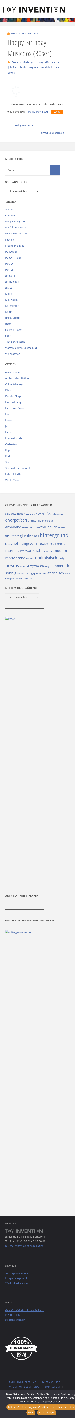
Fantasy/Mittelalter (16, 233)
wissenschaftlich (24, 578)
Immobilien (12, 281)
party (61, 558)
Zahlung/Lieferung (22, 1382)
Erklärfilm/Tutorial (15, 227)
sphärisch (38, 573)
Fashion (9, 239)
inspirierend (57, 543)
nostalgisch (46, 67)
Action (9, 209)
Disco (8, 390)
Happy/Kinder (13, 257)
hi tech (8, 544)
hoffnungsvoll (24, 543)
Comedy (10, 215)
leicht (23, 67)
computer (30, 514)
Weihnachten (18, 33)
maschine (48, 551)
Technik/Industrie (15, 341)
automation (18, 513)
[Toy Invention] (33, 9)
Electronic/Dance (15, 408)
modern (60, 550)
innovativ (42, 543)
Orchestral (11, 444)
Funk (8, 414)
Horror (9, 269)
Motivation (11, 299)
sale (56, 67)
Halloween (11, 251)
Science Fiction (13, 329)
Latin (8, 432)
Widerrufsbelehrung (24, 1387)
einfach (24, 62)
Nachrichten (12, 305)
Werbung (33, 33)
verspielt (10, 578)
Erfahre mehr (47, 1412)
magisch (33, 67)
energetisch (16, 520)
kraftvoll (25, 551)
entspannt (34, 520)
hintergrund (54, 535)
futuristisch (12, 536)
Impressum (52, 1387)
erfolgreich (47, 520)
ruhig (46, 566)
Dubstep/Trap (13, 396)
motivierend (15, 558)
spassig (29, 573)
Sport (8, 335)
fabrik (25, 527)
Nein (31, 1412)
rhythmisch (36, 566)
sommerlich (59, 566)
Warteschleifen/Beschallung (21, 347)
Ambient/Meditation (17, 378)
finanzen (34, 527)
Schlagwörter (16, 182)
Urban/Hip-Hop (14, 474)
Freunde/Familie (14, 245)
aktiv (7, 513)
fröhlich (61, 528)
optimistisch (46, 558)
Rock (8, 456)
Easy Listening (13, 402)
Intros (8, 287)
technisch (56, 573)
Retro (8, 323)
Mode (8, 293)
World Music (12, 480)
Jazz (7, 426)
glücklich (50, 62)
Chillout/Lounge (14, 384)
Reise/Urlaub (12, 317)
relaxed (24, 566)
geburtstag (37, 62)
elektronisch (58, 514)
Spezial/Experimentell (18, 468)
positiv (12, 565)
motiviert (30, 558)
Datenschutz (51, 1382)
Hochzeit (10, 263)
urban (67, 573)
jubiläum (13, 67)
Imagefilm (11, 275)
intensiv (12, 550)
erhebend (13, 527)
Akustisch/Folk (13, 372)
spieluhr (12, 72)
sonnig (10, 573)
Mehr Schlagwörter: (21, 587)
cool (39, 513)
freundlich (48, 527)
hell (59, 62)
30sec (15, 62)
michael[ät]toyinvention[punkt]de (24, 1246)
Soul (7, 462)
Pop (7, 450)
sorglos (20, 573)
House (9, 420)
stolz (45, 574)
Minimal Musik (13, 438)
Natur (8, 311)
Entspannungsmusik (16, 221)
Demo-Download (38, 111)
